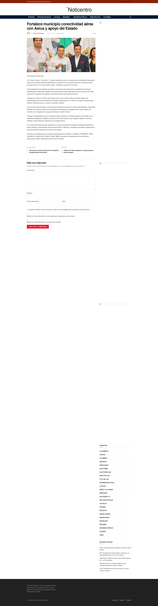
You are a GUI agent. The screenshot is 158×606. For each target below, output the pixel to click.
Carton (102, 455)
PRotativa (103, 510)
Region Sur (104, 521)
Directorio (122, 600)
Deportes (103, 462)
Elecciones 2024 (105, 472)
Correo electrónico (33, 201)
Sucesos (103, 531)
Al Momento (60, 33)
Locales (57, 17)
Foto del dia (104, 479)
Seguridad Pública (80, 17)
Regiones (66, 17)
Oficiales (103, 503)
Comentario (31, 170)
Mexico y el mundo (106, 489)
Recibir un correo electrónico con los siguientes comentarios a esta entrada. (51, 216)
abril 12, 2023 (51, 33)
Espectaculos (105, 475)
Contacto (128, 600)
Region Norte (104, 517)
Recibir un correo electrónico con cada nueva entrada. (44, 222)
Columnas (107, 17)
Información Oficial (107, 482)
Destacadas (104, 465)
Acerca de (115, 600)
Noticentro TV (105, 496)
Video (102, 535)
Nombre (30, 193)
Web (64, 201)
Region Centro (105, 514)
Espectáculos (95, 17)
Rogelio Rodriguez (38, 33)
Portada (31, 17)
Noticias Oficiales (44, 17)
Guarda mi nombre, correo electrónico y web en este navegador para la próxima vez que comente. (59, 209)
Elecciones (104, 469)
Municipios (103, 493)
